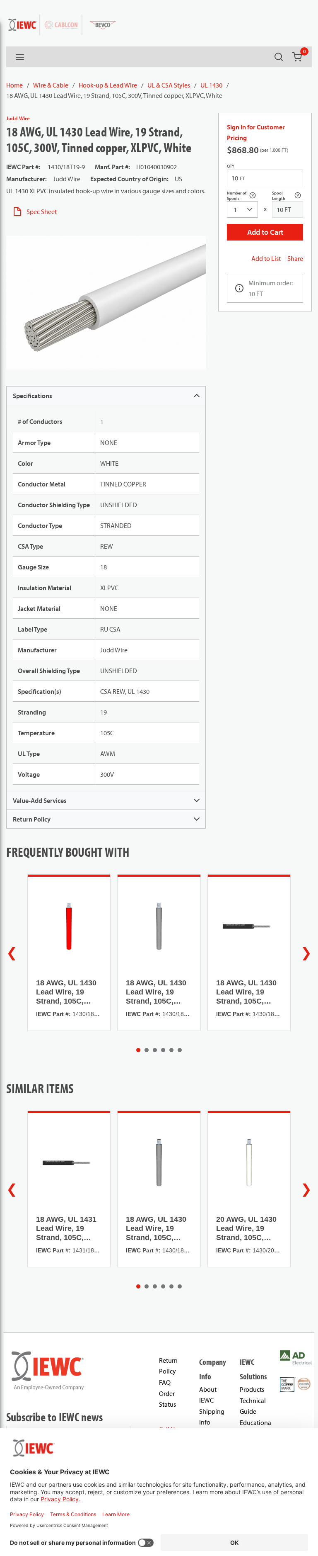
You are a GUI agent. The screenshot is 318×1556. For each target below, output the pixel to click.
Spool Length (287, 195)
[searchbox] (242, 209)
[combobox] (242, 209)
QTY (230, 166)
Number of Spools (242, 195)
